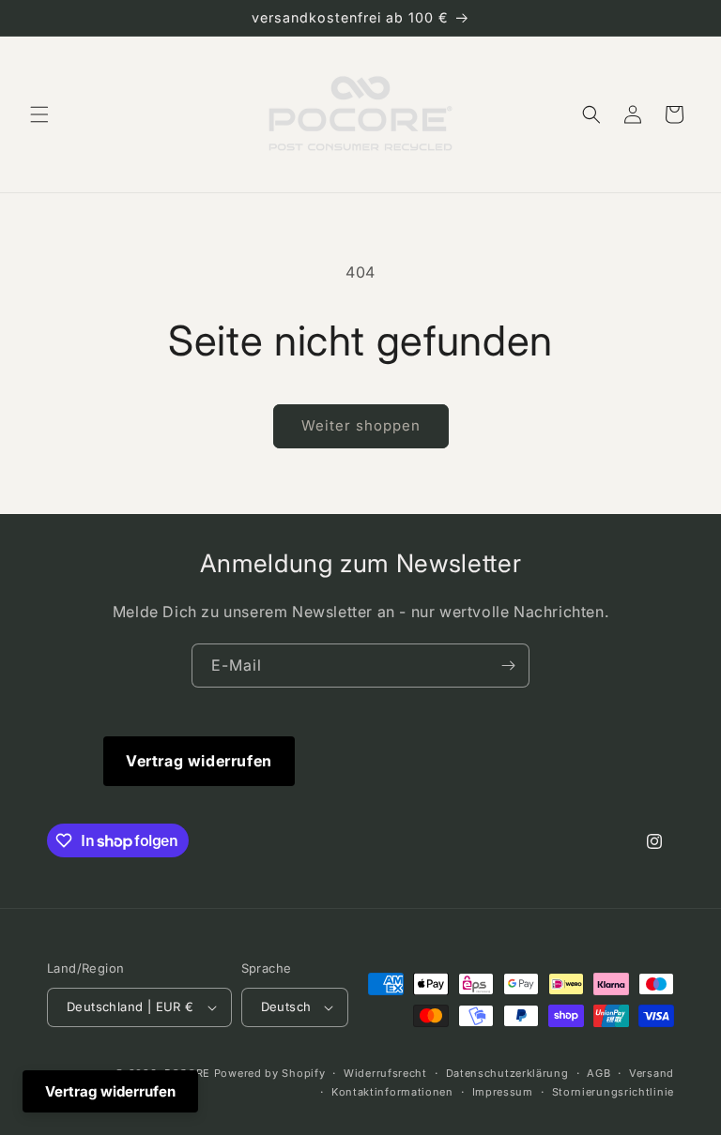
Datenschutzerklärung (507, 1073)
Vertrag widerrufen (199, 760)
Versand (651, 1073)
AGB (598, 1073)
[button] (39, 114)
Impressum (502, 1091)
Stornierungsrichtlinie (613, 1091)
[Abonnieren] (508, 665)
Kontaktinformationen (392, 1091)
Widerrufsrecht (385, 1073)
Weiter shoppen (361, 425)
